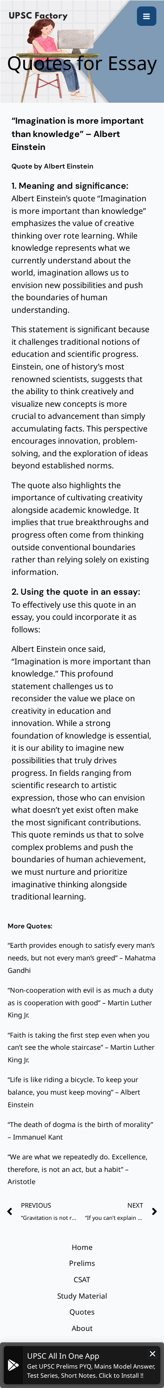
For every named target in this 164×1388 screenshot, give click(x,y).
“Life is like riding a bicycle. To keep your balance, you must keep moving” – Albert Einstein (74, 1092)
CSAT (82, 1280)
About (82, 1328)
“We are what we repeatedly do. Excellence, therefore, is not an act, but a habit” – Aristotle (78, 1169)
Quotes (82, 1312)
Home (82, 1247)
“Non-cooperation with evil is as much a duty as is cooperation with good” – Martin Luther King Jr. (80, 1002)
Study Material (82, 1296)
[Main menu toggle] (147, 16)
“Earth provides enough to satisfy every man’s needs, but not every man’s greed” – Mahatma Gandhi (82, 957)
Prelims (82, 1263)
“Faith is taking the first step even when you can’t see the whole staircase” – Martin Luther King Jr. (81, 1047)
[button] (152, 1354)
